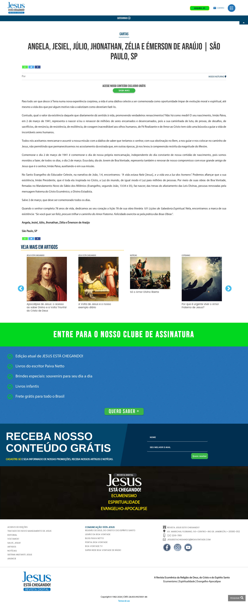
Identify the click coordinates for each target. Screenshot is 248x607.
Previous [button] (20, 288)
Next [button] (228, 288)
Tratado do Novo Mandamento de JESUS (29, 531)
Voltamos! (13, 539)
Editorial (12, 535)
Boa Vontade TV (94, 546)
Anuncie (11, 558)
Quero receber (200, 456)
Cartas (124, 34)
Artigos (11, 546)
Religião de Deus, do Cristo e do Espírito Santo (110, 530)
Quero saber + (124, 411)
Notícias (12, 550)
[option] (47, 283)
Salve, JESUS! (14, 543)
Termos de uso (124, 601)
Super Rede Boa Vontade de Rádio (103, 550)
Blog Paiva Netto (94, 538)
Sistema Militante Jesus (19, 554)
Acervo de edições (17, 527)
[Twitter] (31, 67)
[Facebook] (37, 67)
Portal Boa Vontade (96, 542)
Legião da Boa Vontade (97, 534)
